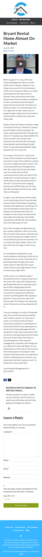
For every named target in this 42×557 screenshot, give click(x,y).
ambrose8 (10, 51)
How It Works (20, 527)
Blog (27, 530)
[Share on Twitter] (9, 380)
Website (7, 477)
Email (6, 469)
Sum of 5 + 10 (9, 496)
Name (6, 460)
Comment (8, 432)
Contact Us (23, 23)
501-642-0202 (24, 19)
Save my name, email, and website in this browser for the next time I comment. (20, 490)
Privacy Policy (18, 530)
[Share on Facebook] (5, 380)
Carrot (21, 554)
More (32, 23)
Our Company (11, 23)
